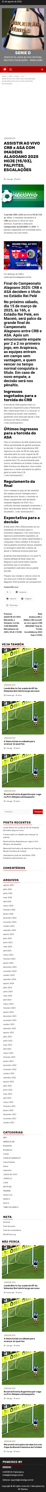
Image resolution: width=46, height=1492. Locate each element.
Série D (6, 1203)
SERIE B (6, 1199)
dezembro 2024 (9, 967)
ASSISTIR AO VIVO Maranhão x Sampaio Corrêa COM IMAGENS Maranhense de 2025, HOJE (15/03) (13, 623)
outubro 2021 (8, 1122)
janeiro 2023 (8, 1061)
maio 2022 (7, 1094)
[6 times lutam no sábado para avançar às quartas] (23, 718)
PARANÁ (6, 1191)
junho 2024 (7, 991)
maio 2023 (7, 1045)
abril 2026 (7, 901)
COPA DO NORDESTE (12, 1158)
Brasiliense (7, 1150)
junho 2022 (7, 1090)
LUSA (5, 1183)
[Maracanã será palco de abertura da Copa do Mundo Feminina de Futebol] (23, 1421)
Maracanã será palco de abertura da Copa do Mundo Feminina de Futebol (23, 1445)
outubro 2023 (8, 1024)
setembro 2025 (9, 930)
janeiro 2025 (8, 963)
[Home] (4, 69)
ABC (5, 1137)
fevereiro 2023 (9, 1057)
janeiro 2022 (8, 1110)
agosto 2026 (8, 885)
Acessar (6, 1222)
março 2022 (8, 1102)
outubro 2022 (8, 1073)
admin (18, 179)
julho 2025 (7, 938)
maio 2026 (7, 897)
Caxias (6, 1154)
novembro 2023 (9, 1020)
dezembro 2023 (9, 1016)
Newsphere (36, 1486)
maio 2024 (7, 996)
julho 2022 (7, 1086)
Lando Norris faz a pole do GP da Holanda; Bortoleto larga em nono (21, 689)
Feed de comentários (12, 1230)
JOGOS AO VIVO (9, 138)
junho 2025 (7, 942)
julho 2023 (7, 1037)
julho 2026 (7, 889)
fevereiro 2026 (9, 910)
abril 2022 (7, 1098)
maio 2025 (7, 947)
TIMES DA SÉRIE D (11, 1207)
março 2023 (8, 1053)
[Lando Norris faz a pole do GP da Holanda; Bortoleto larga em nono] (23, 665)
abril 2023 (7, 1049)
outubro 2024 (8, 975)
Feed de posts (9, 1226)
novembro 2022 (9, 1069)
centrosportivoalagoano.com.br (17, 277)
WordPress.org (9, 1234)
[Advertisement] (23, 111)
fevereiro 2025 (9, 959)
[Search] (42, 69)
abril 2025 (7, 951)
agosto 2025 (8, 934)
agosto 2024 (8, 983)
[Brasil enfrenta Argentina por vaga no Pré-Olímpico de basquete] (23, 770)
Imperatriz (7, 1170)
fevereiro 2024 (9, 1008)
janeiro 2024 (8, 1012)
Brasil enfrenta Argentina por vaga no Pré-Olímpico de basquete (22, 795)
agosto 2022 (8, 1082)
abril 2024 (7, 1000)
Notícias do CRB (15, 274)
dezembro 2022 (9, 1065)
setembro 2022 (9, 1077)
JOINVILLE (7, 1178)
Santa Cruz (8, 1195)
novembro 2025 (9, 922)
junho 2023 (7, 1041)
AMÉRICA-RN (8, 1142)
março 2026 (8, 906)
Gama (5, 1166)
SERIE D (23, 52)
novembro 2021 (9, 1118)
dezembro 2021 (9, 1114)
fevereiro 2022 (9, 1106)
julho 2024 (7, 987)
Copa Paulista (9, 1162)
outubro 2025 (8, 926)
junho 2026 (7, 893)
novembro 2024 (9, 971)
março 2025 (8, 955)
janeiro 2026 (8, 914)
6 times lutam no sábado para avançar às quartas (19, 742)
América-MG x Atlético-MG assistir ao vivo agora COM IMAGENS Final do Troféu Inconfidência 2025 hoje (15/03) (33, 624)
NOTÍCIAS (7, 1187)
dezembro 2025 (9, 918)
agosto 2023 (8, 1032)
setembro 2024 (9, 979)
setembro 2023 (9, 1028)
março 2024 (8, 1004)
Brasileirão (7, 1146)
